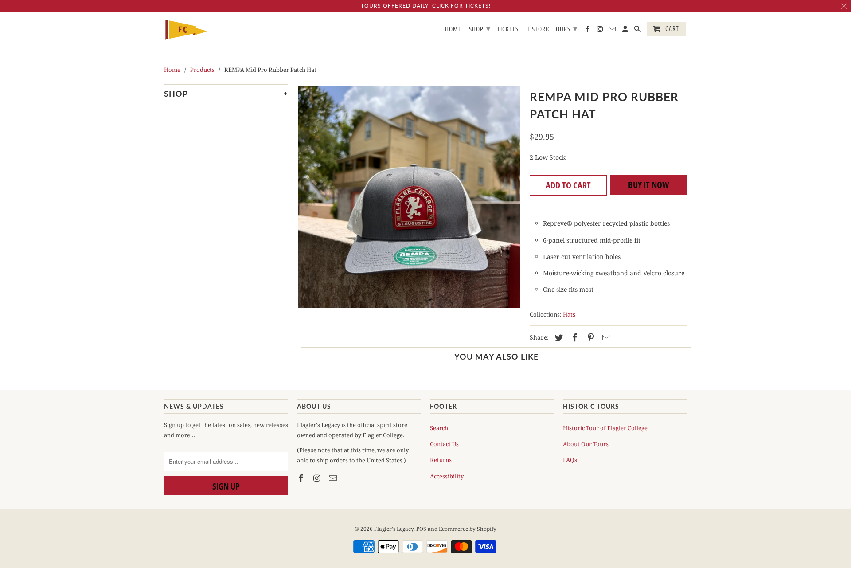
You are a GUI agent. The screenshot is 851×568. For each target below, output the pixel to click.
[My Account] (626, 30)
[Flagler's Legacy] (186, 30)
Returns (441, 460)
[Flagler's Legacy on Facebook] (302, 478)
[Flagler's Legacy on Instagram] (318, 478)
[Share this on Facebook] (573, 337)
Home (453, 29)
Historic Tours (552, 28)
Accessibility (447, 476)
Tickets (508, 29)
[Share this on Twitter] (557, 337)
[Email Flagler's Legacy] (334, 478)
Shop (480, 28)
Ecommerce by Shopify (467, 529)
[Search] (638, 30)
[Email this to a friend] (605, 337)
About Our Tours (586, 444)
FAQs (570, 460)
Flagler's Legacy (394, 529)
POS (421, 529)
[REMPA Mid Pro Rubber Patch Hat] (409, 197)
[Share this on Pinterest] (589, 337)
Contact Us (444, 444)
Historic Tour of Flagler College (605, 428)
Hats (569, 314)
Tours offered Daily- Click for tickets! (426, 5)
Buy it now (648, 185)
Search (439, 428)
